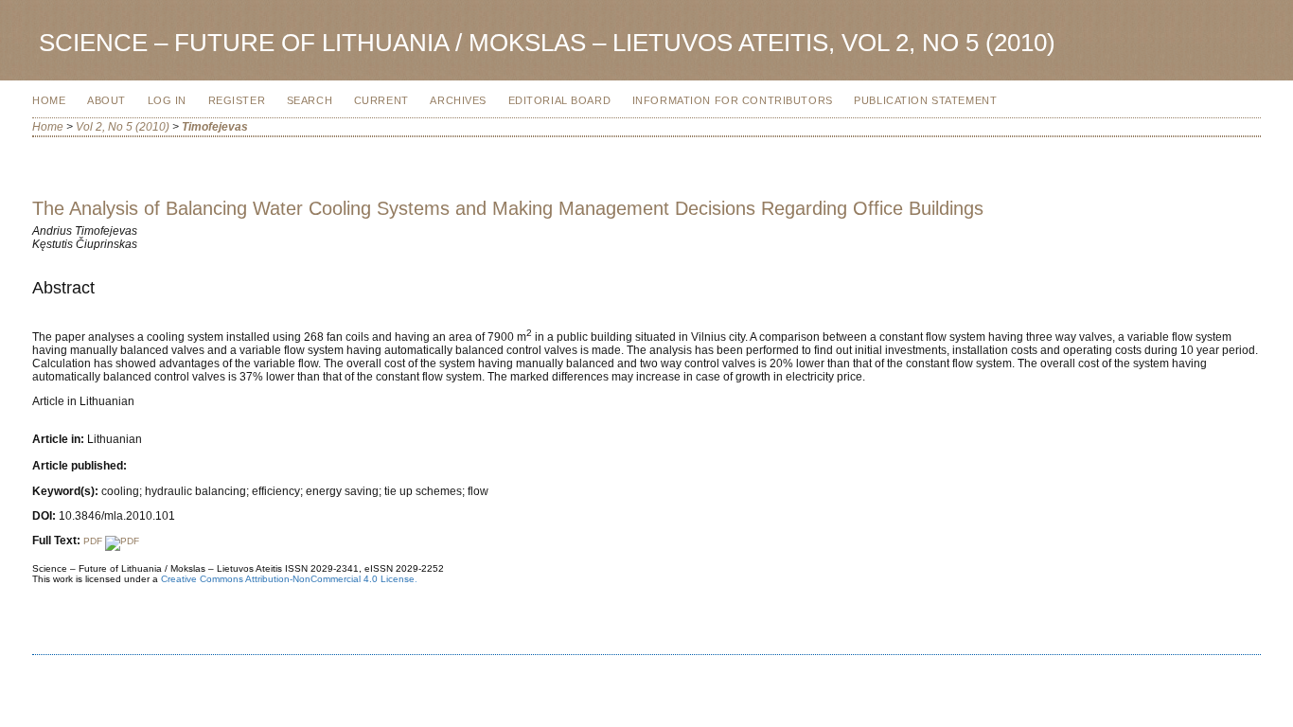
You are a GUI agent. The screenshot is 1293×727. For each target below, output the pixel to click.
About (106, 100)
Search (309, 100)
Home (48, 100)
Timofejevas (215, 126)
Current (381, 100)
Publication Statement (925, 100)
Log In (167, 100)
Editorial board (559, 100)
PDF (94, 541)
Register (237, 100)
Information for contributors (732, 100)
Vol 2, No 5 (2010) (122, 126)
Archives (458, 100)
